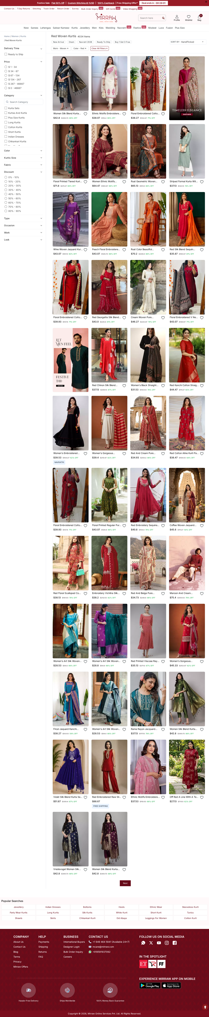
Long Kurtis (14, 122)
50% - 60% (14, 198)
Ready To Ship (103, 42)
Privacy (17, 961)
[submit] (163, 18)
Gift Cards (113, 8)
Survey (75, 8)
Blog (15, 951)
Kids (101, 27)
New (26, 27)
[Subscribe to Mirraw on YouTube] (159, 943)
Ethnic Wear (156, 907)
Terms (16, 956)
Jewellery (85, 27)
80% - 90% (14, 211)
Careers (68, 956)
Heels (122, 907)
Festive (139, 27)
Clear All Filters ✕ (99, 48)
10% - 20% (14, 181)
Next (125, 883)
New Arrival (58, 42)
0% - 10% (13, 177)
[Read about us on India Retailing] (152, 963)
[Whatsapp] (143, 943)
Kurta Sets (13, 108)
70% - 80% (14, 206)
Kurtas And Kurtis (17, 112)
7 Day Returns (23, 8)
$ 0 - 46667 (14, 88)
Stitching (37, 8)
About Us (18, 941)
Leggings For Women (156, 918)
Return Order (63, 8)
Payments (43, 941)
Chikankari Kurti (87, 918)
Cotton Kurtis (15, 127)
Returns (42, 951)
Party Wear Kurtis (18, 912)
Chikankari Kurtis (17, 141)
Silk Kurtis (87, 912)
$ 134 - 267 (14, 79)
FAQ (40, 956)
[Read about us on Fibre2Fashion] (161, 963)
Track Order (49, 8)
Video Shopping (132, 8)
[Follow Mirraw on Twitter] (151, 943)
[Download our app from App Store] (171, 985)
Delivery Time (11, 48)
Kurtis (75, 27)
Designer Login (72, 946)
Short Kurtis (14, 131)
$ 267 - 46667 (16, 83)
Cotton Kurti (190, 918)
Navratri (124, 27)
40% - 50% (14, 194)
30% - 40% (14, 189)
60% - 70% (14, 202)
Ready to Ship (15, 54)
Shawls (18, 918)
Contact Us (9, 8)
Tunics (190, 912)
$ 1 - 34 (12, 66)
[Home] (106, 17)
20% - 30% (14, 185)
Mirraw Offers (20, 966)
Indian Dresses (16, 136)
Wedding (110, 27)
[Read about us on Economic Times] (143, 963)
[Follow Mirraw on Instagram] (166, 943)
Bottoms (87, 907)
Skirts (53, 918)
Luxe (161, 27)
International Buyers (74, 941)
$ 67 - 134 (13, 75)
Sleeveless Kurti (190, 907)
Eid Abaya (122, 918)
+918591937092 (101, 951)
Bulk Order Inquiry (92, 8)
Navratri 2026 (85, 42)
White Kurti (121, 912)
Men (94, 27)
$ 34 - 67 (13, 71)
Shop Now (73, 105)
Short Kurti (156, 912)
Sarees (34, 27)
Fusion (169, 27)
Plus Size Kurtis (16, 117)
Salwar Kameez (61, 27)
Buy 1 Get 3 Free (122, 42)
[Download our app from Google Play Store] (150, 985)
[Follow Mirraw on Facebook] (174, 943)
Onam (71, 42)
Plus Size (180, 27)
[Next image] (84, 83)
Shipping (43, 946)
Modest (152, 27)
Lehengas (45, 27)
